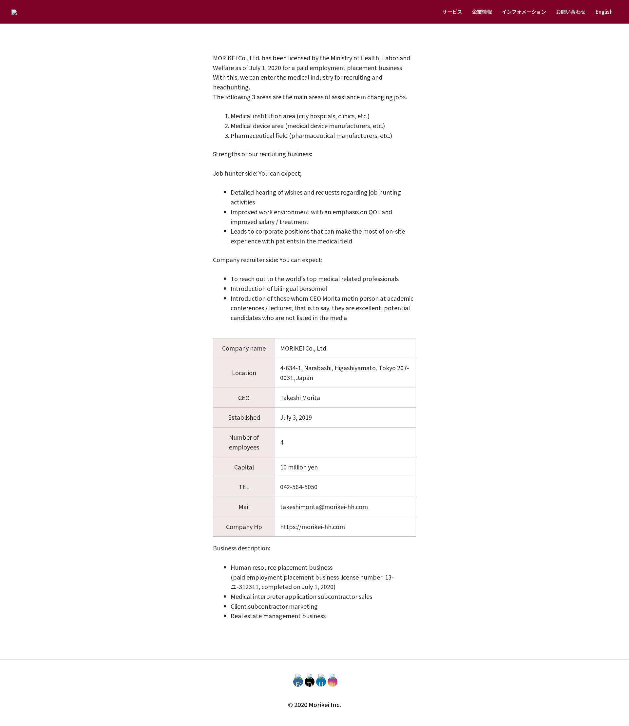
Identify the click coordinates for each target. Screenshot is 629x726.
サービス (452, 11)
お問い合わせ (570, 11)
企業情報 (482, 11)
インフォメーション (524, 11)
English (604, 11)
